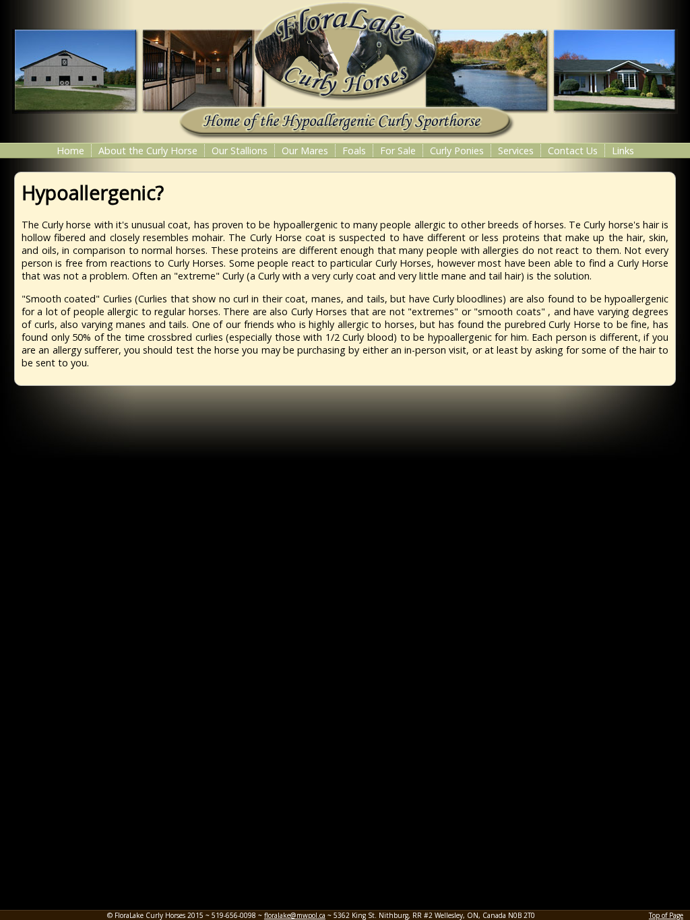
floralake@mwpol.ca (294, 915)
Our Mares (305, 150)
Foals (354, 150)
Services (516, 150)
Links (623, 150)
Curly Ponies (457, 150)
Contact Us (573, 150)
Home (70, 150)
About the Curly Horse (147, 150)
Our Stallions (240, 150)
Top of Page (666, 915)
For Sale (398, 150)
